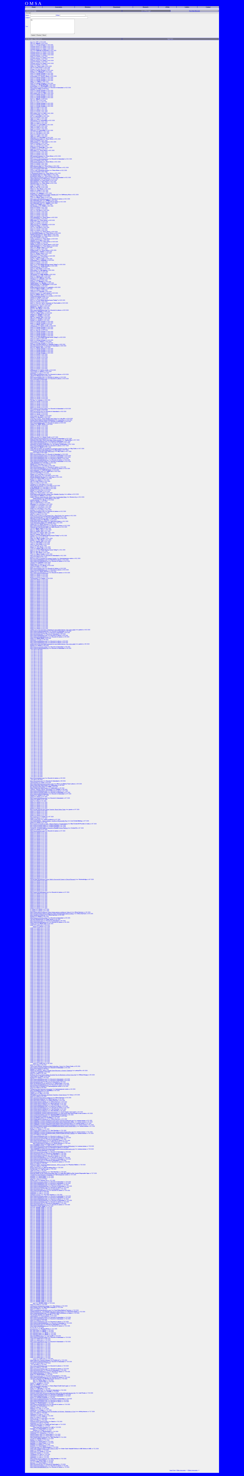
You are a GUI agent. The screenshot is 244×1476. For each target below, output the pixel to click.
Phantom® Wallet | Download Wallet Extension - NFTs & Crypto (47, 1164)
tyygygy (32, 69)
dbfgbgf (32, 490)
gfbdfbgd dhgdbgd (35, 241)
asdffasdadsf (33, 260)
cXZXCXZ (33, 291)
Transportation (34, 578)
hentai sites (33, 1451)
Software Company (35, 1194)
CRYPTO (32, 1206)
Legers (32, 66)
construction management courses (39, 1306)
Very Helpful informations (37, 1373)
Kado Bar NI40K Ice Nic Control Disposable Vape (43, 1173)
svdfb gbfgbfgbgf (35, 463)
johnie (32, 574)
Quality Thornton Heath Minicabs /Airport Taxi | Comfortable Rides (48, 497)
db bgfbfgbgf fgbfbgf (35, 176)
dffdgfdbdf (33, 504)
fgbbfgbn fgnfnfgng (35, 244)
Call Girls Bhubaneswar (36, 919)
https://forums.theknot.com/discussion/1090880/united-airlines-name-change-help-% (53, 1126)
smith (31, 925)
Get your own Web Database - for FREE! (122, 1474)
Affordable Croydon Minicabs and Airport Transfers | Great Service (48, 1095)
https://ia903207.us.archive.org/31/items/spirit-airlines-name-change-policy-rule (52, 1132)
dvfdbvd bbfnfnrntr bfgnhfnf (37, 287)
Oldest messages (193, 1470)
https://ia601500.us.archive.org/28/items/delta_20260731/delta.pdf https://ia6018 (52, 1133)
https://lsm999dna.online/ (37, 1144)
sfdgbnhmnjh (33, 326)
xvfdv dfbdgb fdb (34, 487)
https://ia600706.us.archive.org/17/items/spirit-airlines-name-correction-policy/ (51, 1123)
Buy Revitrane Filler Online (37, 786)
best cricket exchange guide (38, 825)
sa (31, 545)
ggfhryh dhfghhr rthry (36, 475)
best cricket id (34, 816)
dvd (31, 116)
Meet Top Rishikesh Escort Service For (41, 1083)
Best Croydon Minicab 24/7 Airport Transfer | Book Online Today (48, 809)
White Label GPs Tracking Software (40, 1360)
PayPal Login (34, 1169)
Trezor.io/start (34, 782)
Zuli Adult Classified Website (38, 344)
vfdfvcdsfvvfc (34, 120)
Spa (34, 1380)
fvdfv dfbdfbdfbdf (35, 217)
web (31, 67)
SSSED (32, 535)
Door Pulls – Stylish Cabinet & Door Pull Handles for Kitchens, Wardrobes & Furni (52, 1411)
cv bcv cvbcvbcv (35, 231)
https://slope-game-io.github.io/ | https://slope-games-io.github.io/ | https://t (50, 912)
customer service (35, 46)
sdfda (31, 107)
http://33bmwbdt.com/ (36, 200)
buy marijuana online (36, 1333)
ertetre (32, 190)
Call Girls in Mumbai (35, 1378)
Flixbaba (32, 1403)
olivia (31, 102)
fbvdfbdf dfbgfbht (35, 488)
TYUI (31, 192)
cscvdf (32, 1363)
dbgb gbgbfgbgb (34, 180)
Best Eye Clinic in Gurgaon (38, 1086)
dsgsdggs (33, 193)
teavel (32, 298)
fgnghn (32, 1383)
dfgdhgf (32, 474)
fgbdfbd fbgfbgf (34, 283)
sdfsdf (32, 376)
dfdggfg (32, 464)
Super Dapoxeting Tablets (37, 522)
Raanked (32, 1426)
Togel (31, 1170)
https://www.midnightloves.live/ (38, 441)
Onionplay (33, 1406)
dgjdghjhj (32, 89)
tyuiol (31, 277)
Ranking (35, 1430)
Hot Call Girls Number (36, 1314)
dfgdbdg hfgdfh (34, 250)
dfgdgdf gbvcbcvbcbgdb (36, 485)
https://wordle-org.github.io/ (37, 915)
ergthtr (32, 508)
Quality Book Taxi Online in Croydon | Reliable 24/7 (44, 194)
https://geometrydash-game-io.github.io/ (41, 1097)
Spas (34, 1381)
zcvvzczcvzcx (34, 304)
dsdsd (32, 1150)
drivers (32, 1397)
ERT (31, 537)
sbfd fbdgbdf (33, 274)
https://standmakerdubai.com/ (38, 1313)
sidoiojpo (32, 240)
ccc (31, 1461)
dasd (31, 196)
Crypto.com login (35, 1431)
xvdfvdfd (32, 505)
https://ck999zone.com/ (36, 471)
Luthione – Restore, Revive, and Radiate (41, 789)
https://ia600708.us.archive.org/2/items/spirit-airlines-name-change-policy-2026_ (52, 1122)
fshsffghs (32, 281)
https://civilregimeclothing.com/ (38, 1115)
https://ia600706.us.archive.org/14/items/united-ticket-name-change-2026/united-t (52, 1146)
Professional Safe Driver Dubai (38, 521)
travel (31, 45)
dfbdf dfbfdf (33, 150)
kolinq (31, 638)
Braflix (32, 1374)
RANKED (32, 1444)
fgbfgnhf (32, 311)
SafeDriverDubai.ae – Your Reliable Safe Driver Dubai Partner (47, 1311)
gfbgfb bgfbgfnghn (35, 179)
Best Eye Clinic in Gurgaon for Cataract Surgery (43, 558)
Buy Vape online (34, 1330)
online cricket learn (35, 819)
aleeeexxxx (33, 306)
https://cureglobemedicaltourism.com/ (40, 1310)
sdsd (31, 544)
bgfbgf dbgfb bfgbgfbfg (36, 162)
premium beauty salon (36, 1434)
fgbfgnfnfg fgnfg (34, 183)
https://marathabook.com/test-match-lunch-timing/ (44, 1112)
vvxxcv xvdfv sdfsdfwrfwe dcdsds (39, 170)
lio (30, 1327)
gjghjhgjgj (32, 85)
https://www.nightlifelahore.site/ (38, 167)
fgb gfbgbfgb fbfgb (35, 174)
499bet (32, 82)
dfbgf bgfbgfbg (34, 182)
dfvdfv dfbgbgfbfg (35, 246)
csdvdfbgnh (33, 1454)
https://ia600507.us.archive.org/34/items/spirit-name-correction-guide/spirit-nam (52, 1120)
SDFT (31, 247)
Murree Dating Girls (35, 1167)
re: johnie (33, 909)
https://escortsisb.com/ (36, 346)
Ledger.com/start (34, 500)
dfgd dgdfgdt (33, 256)
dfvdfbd (32, 316)
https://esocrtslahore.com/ (37, 201)
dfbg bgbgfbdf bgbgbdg (36, 156)
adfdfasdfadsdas (34, 284)
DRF (31, 187)
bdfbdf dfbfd (33, 220)
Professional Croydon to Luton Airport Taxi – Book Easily (46, 515)
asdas (32, 186)
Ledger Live (33, 447)
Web (31, 501)
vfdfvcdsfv (33, 124)
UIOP (31, 538)
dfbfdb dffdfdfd (34, 142)
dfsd (31, 253)
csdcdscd (33, 484)
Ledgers (32, 204)
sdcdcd (32, 297)
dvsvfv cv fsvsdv (35, 293)
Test (31, 42)
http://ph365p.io (34, 206)
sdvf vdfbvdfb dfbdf (35, 236)
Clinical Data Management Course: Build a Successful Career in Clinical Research (52, 879)
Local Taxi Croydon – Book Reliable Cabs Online (43, 418)
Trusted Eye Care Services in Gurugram (41, 1089)
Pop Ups (32, 400)
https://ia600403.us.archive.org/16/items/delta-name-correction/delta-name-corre (52, 1149)
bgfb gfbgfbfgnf (34, 465)
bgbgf (31, 491)
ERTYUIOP (33, 532)
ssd (31, 528)
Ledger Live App (34, 437)
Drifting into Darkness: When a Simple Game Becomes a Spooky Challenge (51, 1070)
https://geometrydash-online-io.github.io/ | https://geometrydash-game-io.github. (52, 913)
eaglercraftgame (37, 498)
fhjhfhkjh (32, 72)
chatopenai (33, 1433)
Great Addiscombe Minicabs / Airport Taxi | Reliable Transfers (47, 494)
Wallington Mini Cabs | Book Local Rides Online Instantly (46, 440)
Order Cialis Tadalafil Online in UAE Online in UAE (44, 1448)
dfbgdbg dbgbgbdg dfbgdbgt (38, 477)
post (31, 1207)
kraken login (33, 564)
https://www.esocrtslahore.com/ (39, 1187)
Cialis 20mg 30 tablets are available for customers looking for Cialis (48, 448)
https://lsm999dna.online (37, 1090)
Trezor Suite (33, 341)
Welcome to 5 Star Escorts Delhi (39, 518)
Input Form (173, 1470)
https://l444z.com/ (35, 93)
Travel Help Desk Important (40, 1427)
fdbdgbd (32, 307)
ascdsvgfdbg (33, 76)
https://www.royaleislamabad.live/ (39, 159)
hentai (32, 1450)
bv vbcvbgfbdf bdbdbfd (36, 233)
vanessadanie (34, 1316)
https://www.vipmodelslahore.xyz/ (39, 199)
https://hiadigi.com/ (35, 1307)
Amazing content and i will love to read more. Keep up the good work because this (53, 1393)
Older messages (181, 1470)
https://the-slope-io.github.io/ (38, 1100)
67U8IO (32, 540)
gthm (31, 1384)
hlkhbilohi (32, 1408)
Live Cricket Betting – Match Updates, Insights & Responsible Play (49, 821)
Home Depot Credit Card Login (38, 1386)
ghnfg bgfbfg (33, 270)
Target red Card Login (36, 1424)
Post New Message (194, 11)
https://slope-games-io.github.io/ (39, 1102)
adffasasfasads (34, 224)
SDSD (32, 189)
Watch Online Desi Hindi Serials (39, 785)
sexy (31, 50)
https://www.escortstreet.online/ (39, 87)
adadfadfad (33, 251)
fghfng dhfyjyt (34, 266)
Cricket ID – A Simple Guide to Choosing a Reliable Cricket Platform (49, 828)
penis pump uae (34, 470)
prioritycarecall (34, 1418)
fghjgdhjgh (33, 279)
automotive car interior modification (40, 444)
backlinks (32, 1176)
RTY (31, 541)
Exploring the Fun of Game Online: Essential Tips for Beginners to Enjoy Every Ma (53, 1075)
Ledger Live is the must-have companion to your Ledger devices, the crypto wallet (52, 629)
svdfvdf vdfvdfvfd (35, 239)
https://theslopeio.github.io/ (37, 1099)
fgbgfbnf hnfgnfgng (35, 234)
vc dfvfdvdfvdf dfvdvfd (36, 173)
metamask (33, 373)
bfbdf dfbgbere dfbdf (35, 166)
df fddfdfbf (33, 147)
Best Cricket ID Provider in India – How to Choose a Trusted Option (49, 824)
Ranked (32, 320)
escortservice (34, 1329)
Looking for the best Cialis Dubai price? (41, 450)
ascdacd (32, 510)
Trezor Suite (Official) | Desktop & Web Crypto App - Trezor (46, 1066)
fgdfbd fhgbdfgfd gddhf (36, 139)
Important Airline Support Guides (39, 1421)
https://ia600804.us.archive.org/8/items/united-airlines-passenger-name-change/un (52, 1125)
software (32, 562)
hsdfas (32, 221)
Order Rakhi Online (35, 520)
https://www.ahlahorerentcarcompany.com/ (42, 784)
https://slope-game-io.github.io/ (38, 1103)
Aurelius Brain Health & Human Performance (42, 420)
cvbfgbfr (32, 507)
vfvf (31, 473)
